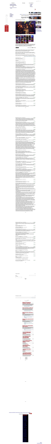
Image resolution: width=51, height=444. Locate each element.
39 (33, 350)
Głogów (6, 24)
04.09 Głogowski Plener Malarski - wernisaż (23, 7)
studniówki (31, 6)
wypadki (31, 4)
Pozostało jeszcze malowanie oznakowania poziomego (27, 333)
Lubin (6, 27)
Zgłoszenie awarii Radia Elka (12, 412)
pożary (31, 5)
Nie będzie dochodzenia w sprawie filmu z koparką (26, 345)
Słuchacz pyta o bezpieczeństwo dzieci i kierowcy (27, 326)
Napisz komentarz (27, 56)
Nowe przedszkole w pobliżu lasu (27, 307)
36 (33, 355)
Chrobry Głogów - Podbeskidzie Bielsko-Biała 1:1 (35, 24)
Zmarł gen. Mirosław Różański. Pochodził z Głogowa (27, 341)
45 (33, 347)
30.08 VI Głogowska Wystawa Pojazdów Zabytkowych (23, 4)
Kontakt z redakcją (18, 412)
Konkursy (21, 412)
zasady (35, 273)
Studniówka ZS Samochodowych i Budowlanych (35, 30)
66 (33, 334)
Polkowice (6, 25)
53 (33, 343)
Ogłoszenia (11, 15)
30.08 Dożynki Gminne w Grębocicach (23, 5)
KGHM (7, 29)
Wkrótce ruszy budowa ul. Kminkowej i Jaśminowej (13, 4)
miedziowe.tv (11, 16)
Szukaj (11, 13)
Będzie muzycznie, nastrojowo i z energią (27, 313)
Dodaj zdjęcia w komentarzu (32, 56)
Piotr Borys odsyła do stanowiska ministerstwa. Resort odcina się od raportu (27, 353)
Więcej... (41, 442)
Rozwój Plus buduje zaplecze (27, 349)
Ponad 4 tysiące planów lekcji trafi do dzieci (27, 319)
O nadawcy (29, 412)
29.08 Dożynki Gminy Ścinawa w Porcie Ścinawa (23, 3)
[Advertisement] (25, 112)
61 (33, 338)
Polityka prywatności (25, 412)
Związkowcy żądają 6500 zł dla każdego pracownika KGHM (26, 337)
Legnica (7, 28)
